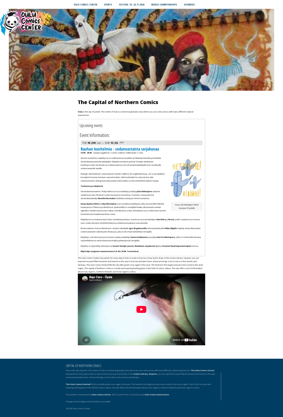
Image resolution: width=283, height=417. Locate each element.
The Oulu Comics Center (202, 370)
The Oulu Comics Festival (78, 384)
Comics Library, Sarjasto (145, 374)
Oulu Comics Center (101, 394)
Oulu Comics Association (157, 394)
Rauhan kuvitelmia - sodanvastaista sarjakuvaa (120, 149)
